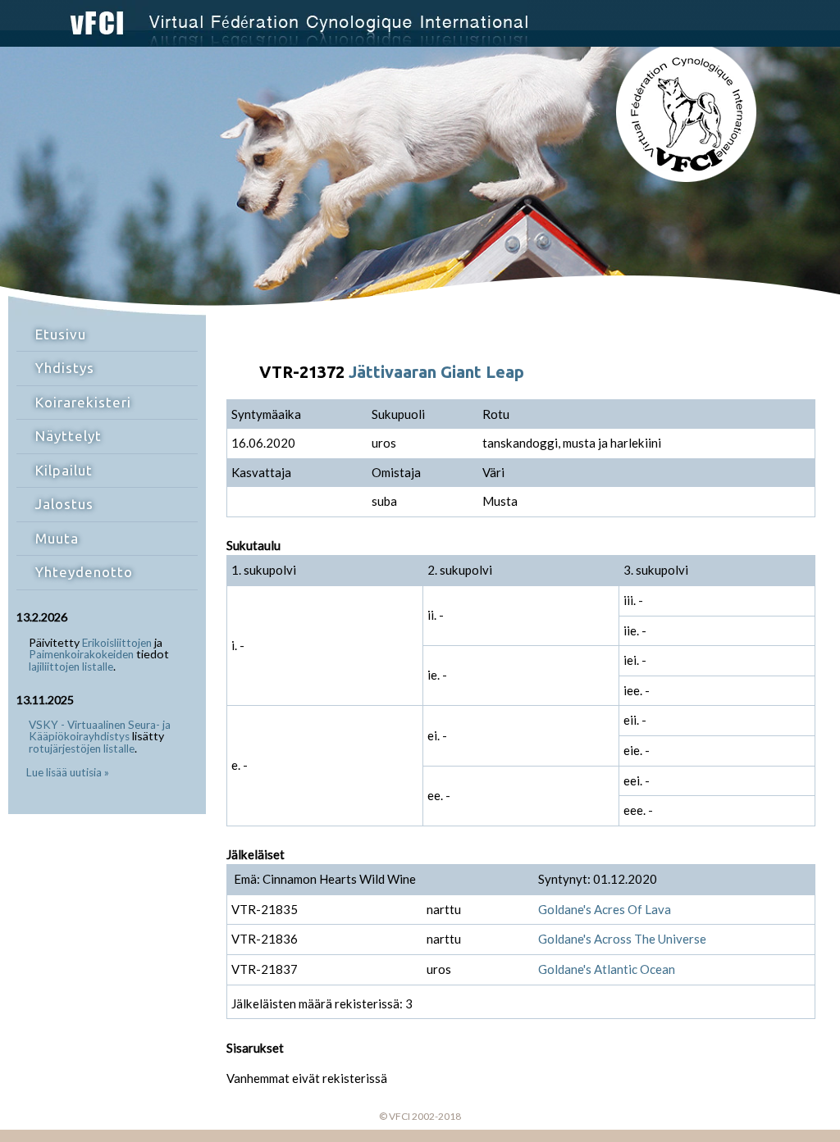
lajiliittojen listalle (71, 666)
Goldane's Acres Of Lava (604, 909)
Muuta (57, 538)
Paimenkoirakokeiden (81, 654)
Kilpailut (64, 470)
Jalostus (64, 504)
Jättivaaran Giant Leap (436, 371)
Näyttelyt (68, 436)
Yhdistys (64, 367)
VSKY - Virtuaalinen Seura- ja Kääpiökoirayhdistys (100, 731)
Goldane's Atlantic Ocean (606, 969)
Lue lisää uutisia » (67, 772)
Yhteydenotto (84, 572)
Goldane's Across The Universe (622, 938)
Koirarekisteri (83, 402)
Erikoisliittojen (117, 642)
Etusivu (60, 334)
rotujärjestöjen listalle (82, 748)
